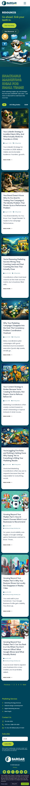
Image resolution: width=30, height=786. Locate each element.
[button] (25, 3)
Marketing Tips (17, 528)
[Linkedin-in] (21, 772)
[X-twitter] (13, 772)
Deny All (14, 783)
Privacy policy (4, 783)
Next (24, 685)
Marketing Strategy (9, 528)
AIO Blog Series (14, 105)
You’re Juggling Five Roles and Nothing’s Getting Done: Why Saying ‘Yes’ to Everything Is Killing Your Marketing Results (14, 455)
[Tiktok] (17, 772)
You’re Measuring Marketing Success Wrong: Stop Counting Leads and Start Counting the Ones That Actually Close (14, 264)
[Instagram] (8, 772)
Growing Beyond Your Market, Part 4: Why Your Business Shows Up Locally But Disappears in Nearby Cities (14, 583)
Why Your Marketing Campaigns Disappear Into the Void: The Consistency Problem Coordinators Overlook (14, 328)
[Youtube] (25, 772)
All (4, 105)
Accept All (25, 783)
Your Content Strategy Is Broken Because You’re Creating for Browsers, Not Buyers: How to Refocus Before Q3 (13, 392)
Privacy (15, 767)
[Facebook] (4, 772)
